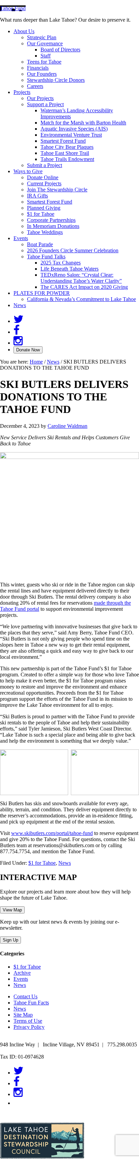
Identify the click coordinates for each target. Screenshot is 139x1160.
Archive (22, 973)
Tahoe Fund (13, 8)
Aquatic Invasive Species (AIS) (74, 129)
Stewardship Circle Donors (56, 80)
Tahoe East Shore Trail (64, 153)
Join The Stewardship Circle (57, 189)
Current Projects (44, 183)
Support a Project (45, 104)
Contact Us (25, 996)
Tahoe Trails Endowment (67, 159)
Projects (21, 92)
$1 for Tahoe (40, 214)
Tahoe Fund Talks (46, 256)
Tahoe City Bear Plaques (66, 147)
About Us (23, 31)
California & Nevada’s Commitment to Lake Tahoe (81, 299)
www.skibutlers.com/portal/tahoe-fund (52, 833)
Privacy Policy (29, 1027)
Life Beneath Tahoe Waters (69, 269)
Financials (38, 68)
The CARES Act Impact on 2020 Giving (84, 287)
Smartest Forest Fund (63, 141)
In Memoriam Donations (53, 226)
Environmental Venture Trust (71, 135)
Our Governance (45, 43)
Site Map (23, 1015)
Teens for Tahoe (44, 62)
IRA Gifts (37, 196)
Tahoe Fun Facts (31, 1002)
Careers (35, 86)
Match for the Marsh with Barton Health (83, 122)
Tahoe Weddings (45, 232)
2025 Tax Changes (60, 262)
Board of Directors (60, 49)
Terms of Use (27, 1021)
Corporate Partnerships (51, 220)
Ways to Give (28, 171)
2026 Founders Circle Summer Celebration (72, 250)
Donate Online (42, 177)
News (19, 305)
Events (20, 238)
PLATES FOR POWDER (41, 293)
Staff (45, 56)
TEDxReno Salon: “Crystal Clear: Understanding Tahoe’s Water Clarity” (81, 278)
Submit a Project (44, 165)
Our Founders (42, 74)
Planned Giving (43, 208)
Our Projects (40, 98)
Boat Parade (40, 244)
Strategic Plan (41, 37)
